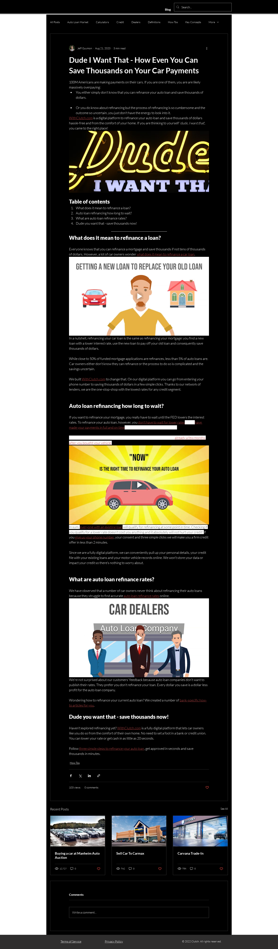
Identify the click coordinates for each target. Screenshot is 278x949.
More (212, 22)
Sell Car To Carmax (130, 853)
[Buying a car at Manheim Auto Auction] (77, 831)
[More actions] (206, 48)
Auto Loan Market (77, 22)
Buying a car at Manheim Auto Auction (77, 855)
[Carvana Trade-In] (200, 831)
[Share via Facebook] (71, 775)
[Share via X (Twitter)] (80, 775)
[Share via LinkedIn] (89, 775)
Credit (120, 22)
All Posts (55, 22)
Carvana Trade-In (190, 853)
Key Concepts (193, 22)
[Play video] (139, 296)
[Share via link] (98, 775)
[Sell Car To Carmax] (139, 831)
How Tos (173, 22)
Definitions (154, 22)
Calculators (102, 22)
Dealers (135, 22)
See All (224, 808)
